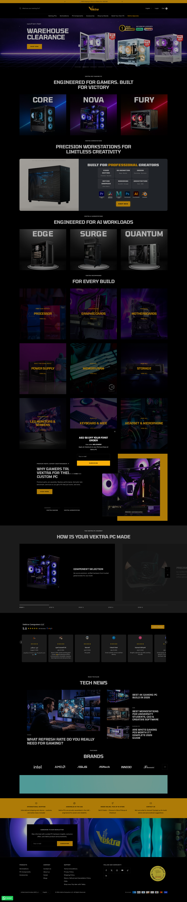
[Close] (115, 431)
